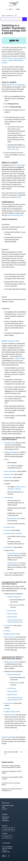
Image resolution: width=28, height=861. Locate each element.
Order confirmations (11, 471)
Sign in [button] (11, 9)
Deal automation (10, 442)
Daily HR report (12, 617)
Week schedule (12, 613)
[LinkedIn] (6, 856)
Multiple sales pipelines (12, 452)
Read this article (7, 737)
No (5, 754)
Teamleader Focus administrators (15, 85)
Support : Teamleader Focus (7, 15)
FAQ (16, 15)
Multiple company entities (10, 341)
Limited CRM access (13, 553)
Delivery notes (9, 474)
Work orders (8, 477)
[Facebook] (8, 856)
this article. (18, 197)
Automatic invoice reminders (13, 533)
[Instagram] (3, 856)
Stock (9, 465)
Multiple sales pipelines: (12, 662)
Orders (7, 459)
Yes (21, 752)
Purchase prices (10, 527)
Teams (7, 573)
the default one (17, 358)
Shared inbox (9, 625)
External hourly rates (13, 518)
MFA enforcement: (10, 637)
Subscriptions (9, 547)
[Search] (24, 19)
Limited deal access (13, 563)
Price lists (7, 530)
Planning (7, 630)
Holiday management (14, 596)
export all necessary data (15, 215)
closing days (16, 605)
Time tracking (9, 497)
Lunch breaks (11, 610)
